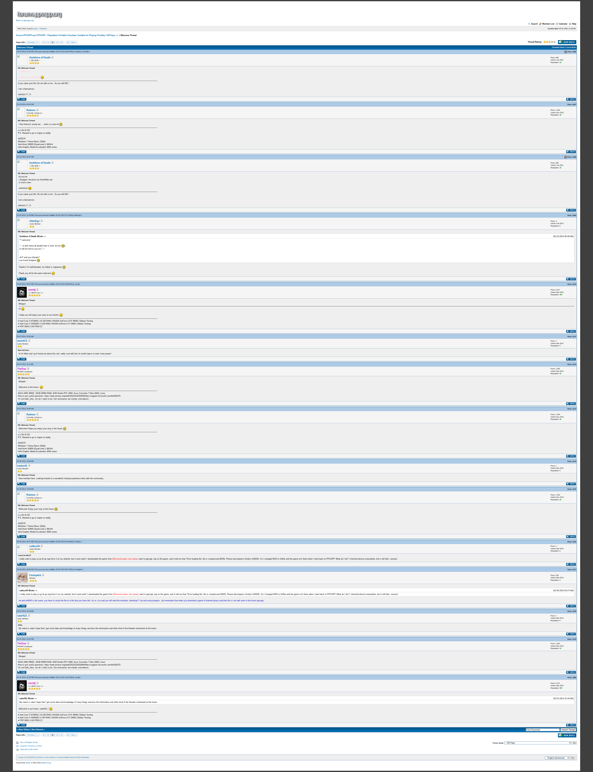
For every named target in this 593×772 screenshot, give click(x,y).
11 (48, 42)
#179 (574, 639)
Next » (73, 42)
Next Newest (37, 729)
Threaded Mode (558, 47)
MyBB (28, 763)
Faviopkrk (78, 569)
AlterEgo (77, 215)
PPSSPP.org (32, 757)
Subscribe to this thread (29, 749)
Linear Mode (571, 47)
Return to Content (56, 757)
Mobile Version (70, 757)
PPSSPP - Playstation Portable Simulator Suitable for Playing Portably (71, 35)
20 (68, 42)
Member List (548, 24)
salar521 (22, 615)
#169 (574, 215)
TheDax (78, 542)
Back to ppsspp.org (25, 20)
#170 (574, 284)
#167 (574, 104)
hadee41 (22, 465)
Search (534, 24)
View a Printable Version (29, 742)
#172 (574, 364)
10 (44, 42)
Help (574, 24)
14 (61, 42)
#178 (574, 611)
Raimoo (31, 110)
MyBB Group (46, 763)
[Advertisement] (119, 11)
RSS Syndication (83, 757)
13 (57, 42)
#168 (574, 157)
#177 (574, 570)
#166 (574, 52)
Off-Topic (111, 35)
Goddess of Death (82, 51)
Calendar (563, 24)
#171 (574, 337)
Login (35, 28)
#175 (574, 489)
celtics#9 (34, 546)
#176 (574, 542)
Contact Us (22, 757)
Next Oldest (24, 729)
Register (43, 28)
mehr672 (22, 341)
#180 (574, 677)
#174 (574, 461)
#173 (574, 409)
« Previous (31, 42)
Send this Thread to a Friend (30, 746)
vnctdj (77, 284)
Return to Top (43, 757)
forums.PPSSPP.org (25, 35)
